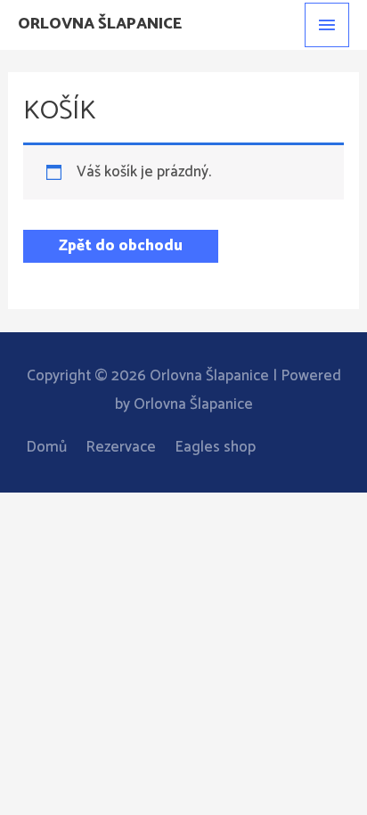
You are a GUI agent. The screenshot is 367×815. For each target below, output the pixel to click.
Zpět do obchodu (121, 245)
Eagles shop (215, 447)
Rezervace (121, 447)
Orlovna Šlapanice (100, 24)
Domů (46, 447)
